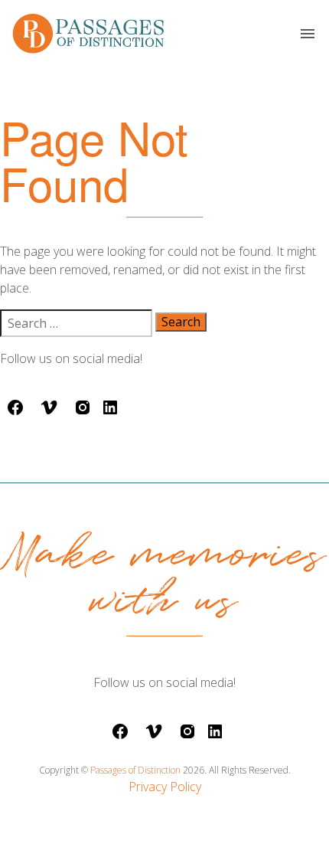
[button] (307, 33)
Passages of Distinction (136, 770)
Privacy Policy (165, 786)
